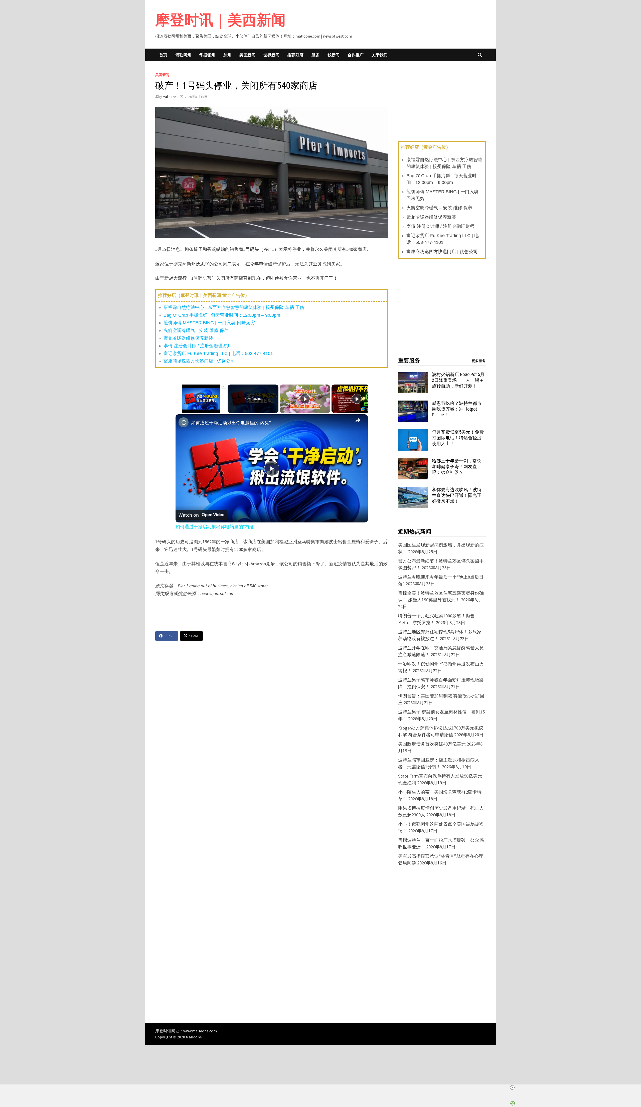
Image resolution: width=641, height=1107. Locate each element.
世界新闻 (271, 54)
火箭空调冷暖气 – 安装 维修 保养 (439, 207)
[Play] (179, 410)
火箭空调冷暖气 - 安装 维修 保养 (196, 330)
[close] (512, 1087)
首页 (163, 54)
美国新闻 (247, 54)
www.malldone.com (200, 1030)
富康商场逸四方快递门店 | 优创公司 (199, 360)
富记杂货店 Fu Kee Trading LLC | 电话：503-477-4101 (218, 353)
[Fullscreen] (223, 410)
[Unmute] (185, 410)
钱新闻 (334, 54)
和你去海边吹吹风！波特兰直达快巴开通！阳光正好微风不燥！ (457, 495)
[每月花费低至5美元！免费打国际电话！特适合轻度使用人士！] (413, 433)
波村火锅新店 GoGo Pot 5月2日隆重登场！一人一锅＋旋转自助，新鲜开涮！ (458, 380)
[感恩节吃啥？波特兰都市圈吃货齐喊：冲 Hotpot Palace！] (413, 404)
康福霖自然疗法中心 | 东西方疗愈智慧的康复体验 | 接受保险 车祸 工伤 (234, 307)
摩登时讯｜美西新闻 (220, 20)
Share (169, 636)
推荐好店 (295, 54)
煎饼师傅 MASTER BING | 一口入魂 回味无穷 (209, 322)
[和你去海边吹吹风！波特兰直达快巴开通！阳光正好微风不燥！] (413, 490)
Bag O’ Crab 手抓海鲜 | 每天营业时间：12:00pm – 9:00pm (222, 315)
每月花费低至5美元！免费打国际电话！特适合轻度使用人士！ (458, 437)
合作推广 (356, 54)
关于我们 (380, 54)
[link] (184, 422)
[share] (357, 420)
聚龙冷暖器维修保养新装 (188, 338)
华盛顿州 (207, 54)
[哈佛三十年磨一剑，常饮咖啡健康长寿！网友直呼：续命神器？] (413, 461)
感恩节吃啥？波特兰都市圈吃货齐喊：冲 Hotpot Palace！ (457, 409)
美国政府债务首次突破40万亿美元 (432, 744)
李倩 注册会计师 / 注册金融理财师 (198, 345)
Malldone (169, 96)
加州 (227, 54)
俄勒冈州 (183, 54)
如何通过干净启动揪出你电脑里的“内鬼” (231, 423)
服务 (315, 54)
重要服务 (409, 360)
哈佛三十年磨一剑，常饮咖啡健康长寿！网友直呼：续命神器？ (457, 466)
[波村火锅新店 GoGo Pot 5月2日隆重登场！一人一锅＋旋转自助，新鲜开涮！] (413, 375)
